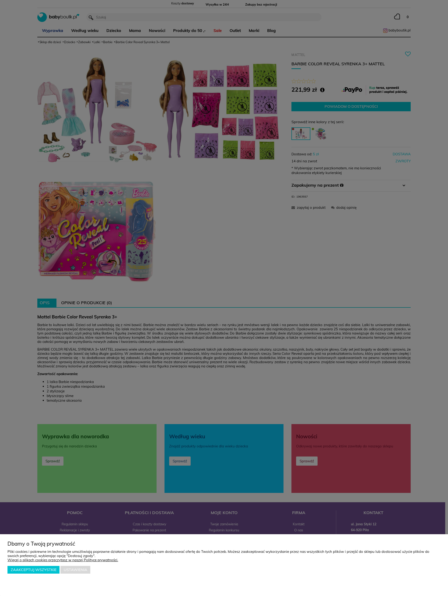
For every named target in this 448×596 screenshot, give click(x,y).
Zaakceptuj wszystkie (33, 569)
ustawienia (75, 569)
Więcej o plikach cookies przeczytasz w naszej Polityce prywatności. (62, 560)
